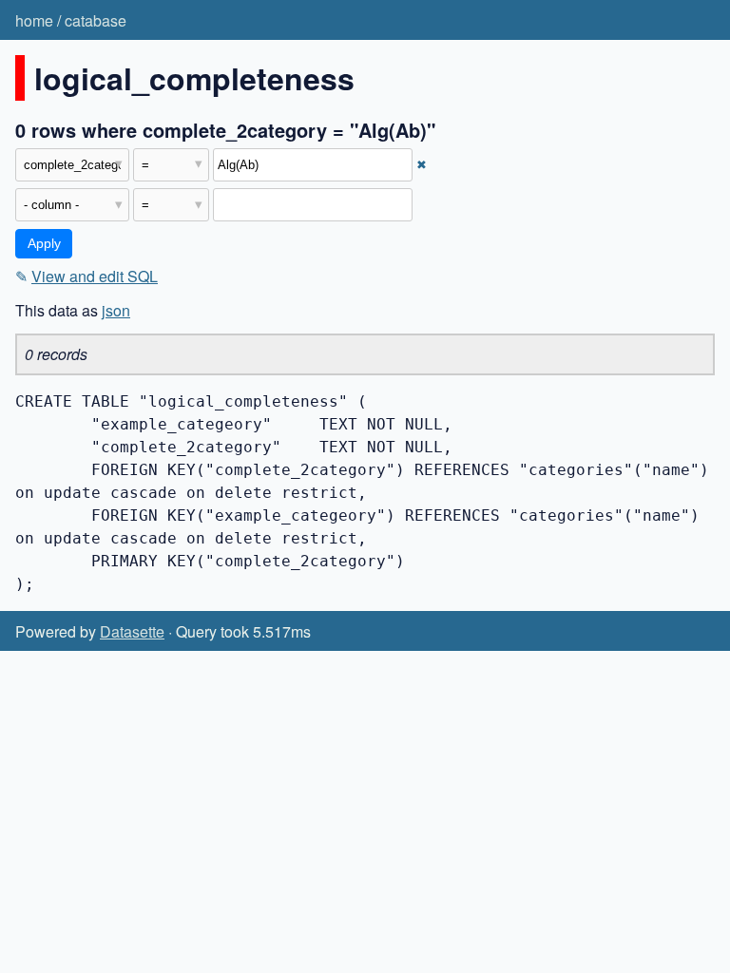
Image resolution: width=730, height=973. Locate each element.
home (34, 20)
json (116, 310)
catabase (95, 20)
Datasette (132, 631)
